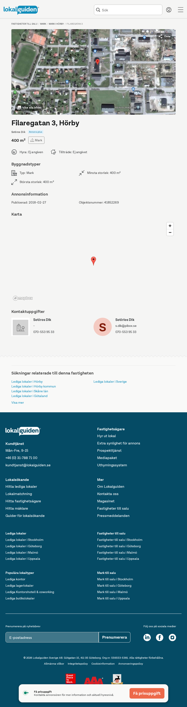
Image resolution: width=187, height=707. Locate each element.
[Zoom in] (170, 225)
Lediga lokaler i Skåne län (29, 391)
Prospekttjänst (109, 450)
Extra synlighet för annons (118, 443)
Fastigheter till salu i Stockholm (119, 540)
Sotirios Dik (124, 319)
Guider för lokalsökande (25, 515)
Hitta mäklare (16, 508)
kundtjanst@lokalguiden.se (28, 465)
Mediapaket (107, 457)
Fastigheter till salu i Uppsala (118, 559)
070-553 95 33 (43, 332)
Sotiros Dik (42, 319)
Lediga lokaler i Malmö (21, 552)
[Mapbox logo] (23, 298)
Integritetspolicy (78, 664)
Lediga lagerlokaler (19, 585)
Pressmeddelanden (113, 515)
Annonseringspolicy (130, 664)
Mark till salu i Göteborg (114, 585)
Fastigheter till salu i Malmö (117, 552)
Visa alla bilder (32, 107)
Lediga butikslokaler (20, 598)
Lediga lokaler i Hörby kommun (33, 386)
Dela (167, 36)
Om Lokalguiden (110, 486)
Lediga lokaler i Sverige (110, 381)
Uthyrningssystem (112, 465)
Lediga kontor (15, 579)
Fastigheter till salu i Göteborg (119, 546)
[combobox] (131, 10)
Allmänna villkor (54, 664)
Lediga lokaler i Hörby (27, 381)
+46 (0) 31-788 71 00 (21, 457)
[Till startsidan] (21, 10)
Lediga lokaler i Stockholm (24, 540)
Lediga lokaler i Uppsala (22, 559)
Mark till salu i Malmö (112, 592)
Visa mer (17, 402)
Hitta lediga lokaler (21, 486)
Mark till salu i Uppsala (113, 598)
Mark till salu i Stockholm (115, 579)
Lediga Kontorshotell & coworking (29, 592)
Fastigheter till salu (113, 508)
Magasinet (105, 501)
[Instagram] (172, 637)
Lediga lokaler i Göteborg (23, 546)
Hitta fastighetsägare (23, 501)
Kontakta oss (108, 493)
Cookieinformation (103, 664)
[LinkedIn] (147, 637)
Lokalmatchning (18, 493)
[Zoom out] (170, 232)
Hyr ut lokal (106, 435)
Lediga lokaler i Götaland (29, 396)
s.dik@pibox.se (126, 326)
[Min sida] (168, 9)
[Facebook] (159, 637)
